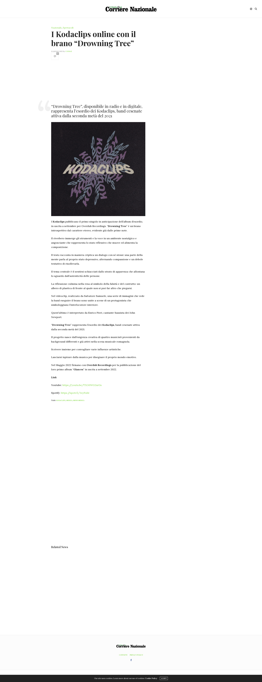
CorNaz (68, 51)
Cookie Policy (151, 678)
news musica (78, 400)
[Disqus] (103, 440)
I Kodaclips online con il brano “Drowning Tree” (93, 38)
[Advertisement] (98, 82)
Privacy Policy (136, 655)
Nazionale (56, 27)
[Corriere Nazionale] (131, 9)
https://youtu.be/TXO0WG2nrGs (82, 385)
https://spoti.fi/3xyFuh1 (75, 392)
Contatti (123, 655)
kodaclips (61, 400)
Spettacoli (68, 27)
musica (69, 400)
